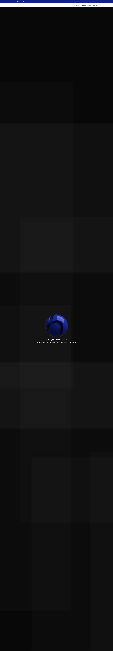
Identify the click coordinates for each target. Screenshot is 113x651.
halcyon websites (81, 5)
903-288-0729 (20, 1)
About (89, 5)
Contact (95, 5)
